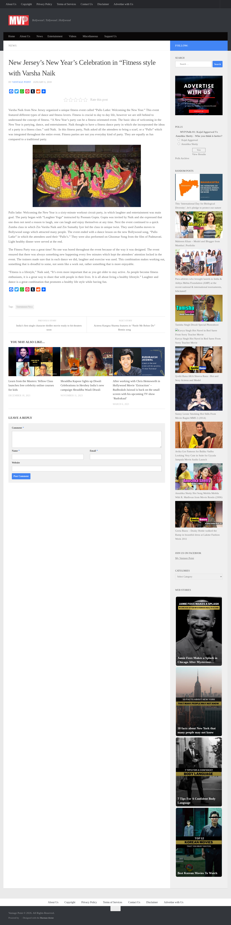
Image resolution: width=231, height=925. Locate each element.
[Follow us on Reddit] (221, 45)
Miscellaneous (90, 36)
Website (16, 462)
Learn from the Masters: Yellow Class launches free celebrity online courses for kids (31, 385)
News (40, 36)
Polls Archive (182, 158)
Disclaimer (103, 4)
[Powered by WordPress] (20, 918)
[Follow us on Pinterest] (202, 45)
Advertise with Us (123, 4)
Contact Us (87, 4)
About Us (11, 4)
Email (94, 451)
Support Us (110, 36)
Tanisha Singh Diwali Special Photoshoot (196, 324)
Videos (72, 36)
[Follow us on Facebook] (207, 45)
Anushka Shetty (189, 144)
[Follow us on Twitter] (198, 45)
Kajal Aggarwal (189, 140)
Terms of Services (66, 4)
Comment (18, 428)
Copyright (26, 4)
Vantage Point (21, 82)
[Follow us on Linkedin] (216, 45)
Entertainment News (25, 307)
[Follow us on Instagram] (193, 45)
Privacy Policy (44, 4)
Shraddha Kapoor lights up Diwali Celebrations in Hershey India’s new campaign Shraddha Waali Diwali (82, 385)
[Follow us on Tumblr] (211, 45)
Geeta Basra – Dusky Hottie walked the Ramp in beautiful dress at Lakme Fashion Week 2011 (197, 534)
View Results (199, 154)
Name (16, 451)
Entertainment (55, 36)
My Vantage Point (184, 558)
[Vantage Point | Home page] (18, 20)
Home (11, 36)
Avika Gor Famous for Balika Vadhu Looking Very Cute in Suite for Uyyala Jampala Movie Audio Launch (195, 455)
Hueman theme (47, 918)
